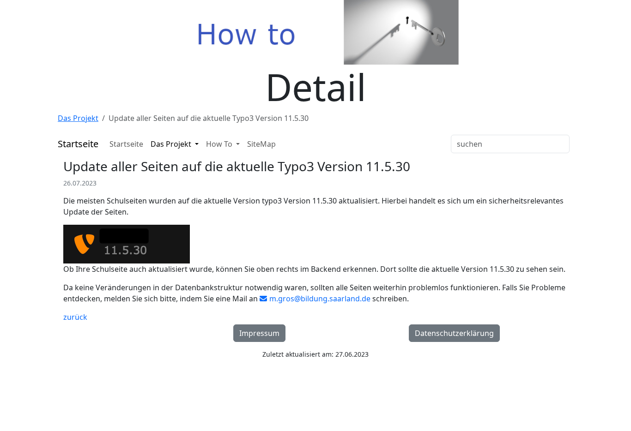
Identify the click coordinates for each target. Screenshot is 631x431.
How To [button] (220, 144)
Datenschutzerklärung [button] (454, 333)
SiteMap (261, 144)
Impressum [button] (259, 333)
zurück (75, 317)
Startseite (126, 144)
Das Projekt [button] (172, 144)
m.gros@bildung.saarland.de (319, 298)
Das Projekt (78, 118)
